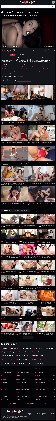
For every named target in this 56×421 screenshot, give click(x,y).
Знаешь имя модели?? (24, 80)
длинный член (24, 352)
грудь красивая (8, 355)
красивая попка (38, 355)
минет (35, 359)
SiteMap (52, 413)
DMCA (38, 413)
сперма (13, 352)
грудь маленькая (8, 359)
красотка (44, 359)
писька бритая (26, 348)
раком (5, 348)
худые (5, 352)
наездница (14, 348)
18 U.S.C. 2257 (44, 414)
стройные (6, 363)
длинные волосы (23, 359)
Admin (12, 54)
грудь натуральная (23, 355)
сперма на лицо (19, 363)
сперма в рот (39, 363)
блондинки (49, 348)
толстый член (37, 352)
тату (29, 363)
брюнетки (39, 348)
